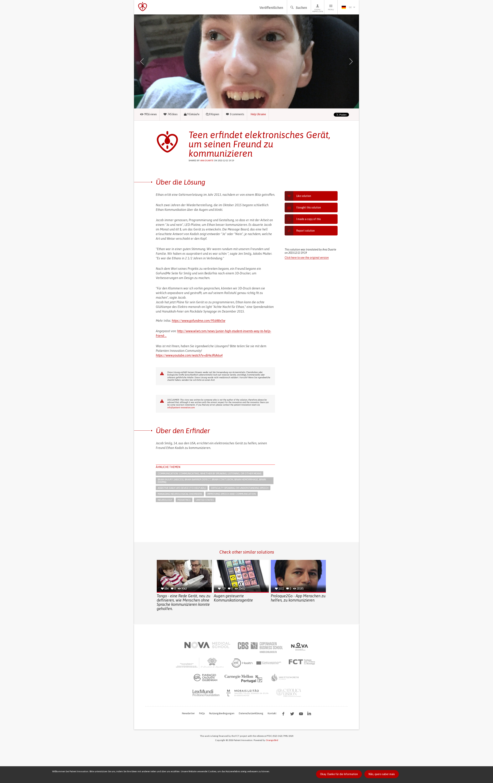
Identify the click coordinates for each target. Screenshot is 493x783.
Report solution (305, 230)
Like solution (303, 195)
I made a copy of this (308, 219)
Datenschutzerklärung (251, 713)
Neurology (165, 499)
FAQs (202, 713)
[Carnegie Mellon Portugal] (244, 678)
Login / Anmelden (317, 10)
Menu (331, 9)
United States (205, 499)
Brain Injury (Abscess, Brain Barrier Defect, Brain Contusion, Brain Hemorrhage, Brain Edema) (212, 480)
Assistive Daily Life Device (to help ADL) (182, 487)
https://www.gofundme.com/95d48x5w (198, 320)
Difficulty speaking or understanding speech (239, 487)
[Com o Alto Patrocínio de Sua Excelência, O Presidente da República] (200, 663)
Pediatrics (184, 499)
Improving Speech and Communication (231, 493)
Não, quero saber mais (381, 774)
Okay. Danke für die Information (339, 774)
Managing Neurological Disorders (180, 493)
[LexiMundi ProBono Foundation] (206, 693)
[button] (147, 61)
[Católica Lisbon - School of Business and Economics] (288, 693)
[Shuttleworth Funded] (285, 677)
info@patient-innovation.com (181, 407)
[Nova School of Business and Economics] (299, 646)
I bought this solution (308, 207)
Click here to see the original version (307, 257)
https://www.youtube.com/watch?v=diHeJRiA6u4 (189, 355)
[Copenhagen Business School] (260, 647)
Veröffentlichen (271, 8)
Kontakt (272, 713)
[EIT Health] (257, 663)
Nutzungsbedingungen (221, 713)
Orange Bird (272, 740)
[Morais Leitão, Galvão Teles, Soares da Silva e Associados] (248, 693)
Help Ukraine (258, 114)
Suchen (301, 8)
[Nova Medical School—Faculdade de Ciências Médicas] (207, 645)
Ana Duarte (206, 160)
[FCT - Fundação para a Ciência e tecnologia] (303, 662)
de (350, 7)
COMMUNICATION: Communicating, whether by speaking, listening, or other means (209, 473)
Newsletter (188, 713)
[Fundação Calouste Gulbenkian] (205, 677)
